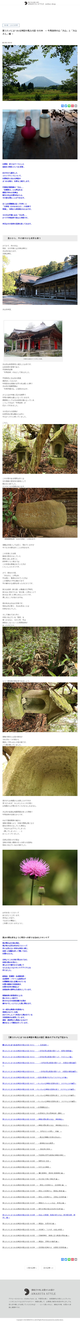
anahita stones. (59, 1320)
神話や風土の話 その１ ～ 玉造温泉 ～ (25, 1045)
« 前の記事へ (32, 1268)
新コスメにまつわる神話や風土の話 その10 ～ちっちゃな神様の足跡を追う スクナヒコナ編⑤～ (39, 1101)
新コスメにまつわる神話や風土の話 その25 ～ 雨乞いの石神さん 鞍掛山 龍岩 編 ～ (34, 1191)
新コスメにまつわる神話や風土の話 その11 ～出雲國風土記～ (26, 1107)
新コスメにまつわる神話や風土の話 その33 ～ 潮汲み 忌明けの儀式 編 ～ (30, 1241)
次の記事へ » (48, 1268)
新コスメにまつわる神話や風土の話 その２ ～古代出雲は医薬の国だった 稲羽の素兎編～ (37, 1051)
